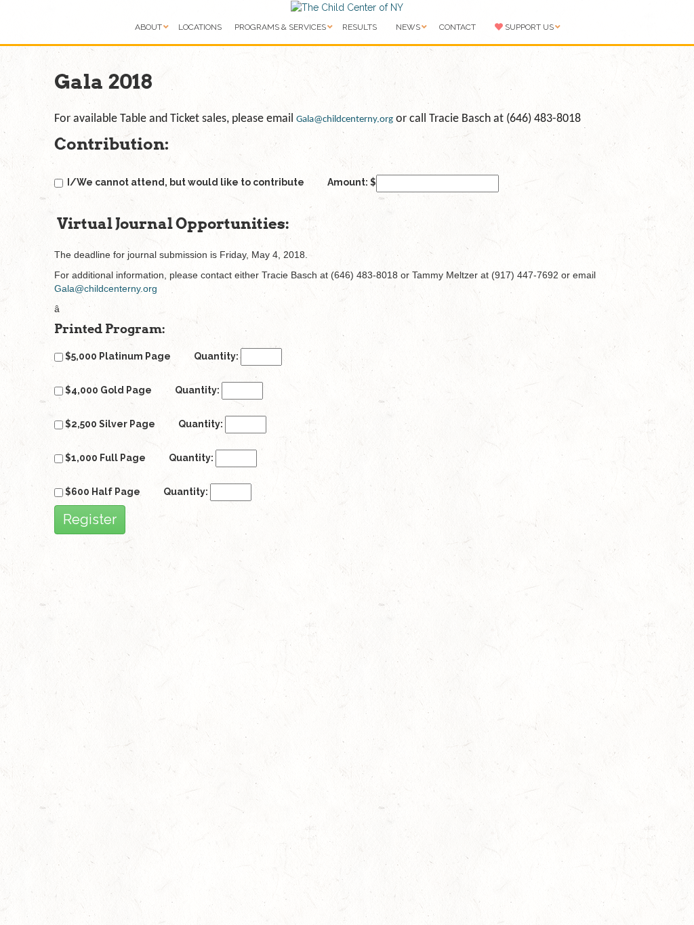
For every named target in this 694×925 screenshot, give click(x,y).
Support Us (528, 27)
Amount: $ (351, 182)
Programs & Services (280, 27)
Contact (457, 27)
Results (359, 27)
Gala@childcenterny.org (344, 119)
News (408, 27)
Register (90, 519)
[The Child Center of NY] (347, 6)
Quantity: (217, 356)
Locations (200, 27)
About (148, 27)
